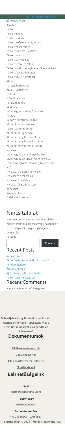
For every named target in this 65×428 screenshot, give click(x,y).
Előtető (10, 94)
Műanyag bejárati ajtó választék (25, 111)
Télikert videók (15, 38)
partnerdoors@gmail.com (26, 391)
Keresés (11, 236)
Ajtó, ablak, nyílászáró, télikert (24, 273)
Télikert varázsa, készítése (22, 51)
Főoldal (10, 25)
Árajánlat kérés (15, 193)
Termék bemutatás (17, 85)
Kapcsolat (12, 189)
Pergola (11, 115)
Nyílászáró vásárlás (18, 180)
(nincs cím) (13, 256)
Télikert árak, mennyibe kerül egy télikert (31, 68)
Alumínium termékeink (20, 124)
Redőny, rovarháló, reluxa (22, 120)
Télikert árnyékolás (17, 59)
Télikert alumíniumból (19, 128)
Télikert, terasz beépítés (21, 72)
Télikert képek (14, 33)
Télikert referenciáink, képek (23, 42)
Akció (9, 81)
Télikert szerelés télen (19, 64)
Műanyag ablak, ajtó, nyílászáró (25, 154)
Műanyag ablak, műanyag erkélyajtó (28, 158)
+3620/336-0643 (26, 404)
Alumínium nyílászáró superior (25, 141)
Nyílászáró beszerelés (19, 176)
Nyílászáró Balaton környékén (24, 171)
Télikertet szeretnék (18, 47)
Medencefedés (15, 107)
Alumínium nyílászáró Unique (24, 145)
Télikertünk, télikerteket (20, 77)
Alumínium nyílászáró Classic (24, 137)
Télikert (11, 29)
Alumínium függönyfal (19, 133)
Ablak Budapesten (17, 90)
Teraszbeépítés (15, 102)
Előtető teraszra (15, 98)
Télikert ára (13, 55)
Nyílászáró (12, 150)
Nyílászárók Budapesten (21, 184)
